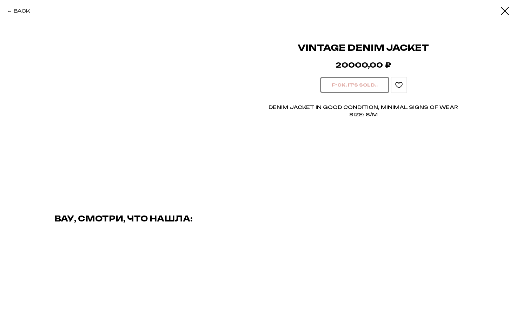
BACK (21, 11)
